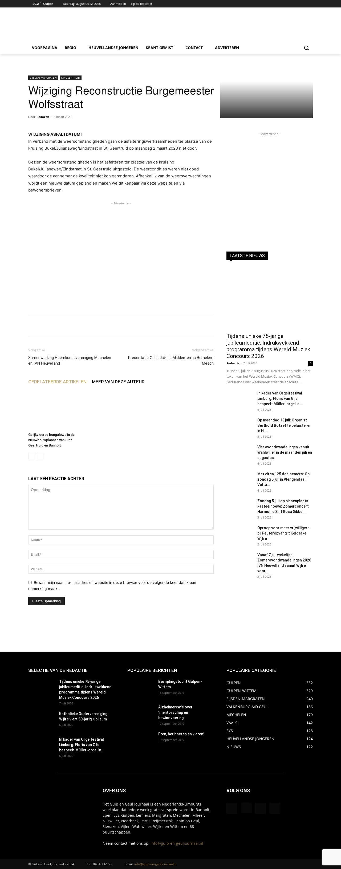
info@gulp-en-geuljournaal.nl (177, 843)
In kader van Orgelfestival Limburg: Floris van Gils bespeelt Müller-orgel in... (280, 398)
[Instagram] (302, 4)
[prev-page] (31, 456)
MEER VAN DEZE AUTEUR (118, 381)
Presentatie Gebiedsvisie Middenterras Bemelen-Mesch (171, 360)
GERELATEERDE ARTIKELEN (57, 381)
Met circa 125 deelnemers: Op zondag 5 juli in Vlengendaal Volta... (283, 479)
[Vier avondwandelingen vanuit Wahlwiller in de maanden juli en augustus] (239, 453)
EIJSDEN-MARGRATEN (43, 77)
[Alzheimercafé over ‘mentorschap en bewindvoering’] (140, 713)
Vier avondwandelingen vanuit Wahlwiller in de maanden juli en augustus (284, 452)
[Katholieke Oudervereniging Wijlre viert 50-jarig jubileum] (41, 720)
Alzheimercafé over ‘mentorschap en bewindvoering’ (175, 712)
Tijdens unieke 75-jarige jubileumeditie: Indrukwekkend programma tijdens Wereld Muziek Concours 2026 (268, 346)
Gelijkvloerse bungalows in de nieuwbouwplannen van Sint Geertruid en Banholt (51, 440)
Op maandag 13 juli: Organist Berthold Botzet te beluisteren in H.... (284, 425)
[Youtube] (310, 4)
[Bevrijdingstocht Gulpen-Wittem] (140, 688)
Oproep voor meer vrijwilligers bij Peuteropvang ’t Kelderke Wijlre (283, 533)
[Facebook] (295, 4)
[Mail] (260, 808)
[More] (192, 325)
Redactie (43, 117)
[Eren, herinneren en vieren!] (140, 740)
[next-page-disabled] (40, 456)
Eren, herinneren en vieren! (181, 734)
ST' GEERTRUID (70, 77)
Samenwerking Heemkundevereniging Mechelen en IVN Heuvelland (69, 360)
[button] (306, 47)
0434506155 (102, 864)
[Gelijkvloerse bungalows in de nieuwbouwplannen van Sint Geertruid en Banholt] (57, 410)
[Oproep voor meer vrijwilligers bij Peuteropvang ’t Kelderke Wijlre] (239, 534)
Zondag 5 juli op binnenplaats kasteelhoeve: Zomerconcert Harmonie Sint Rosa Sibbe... (283, 506)
